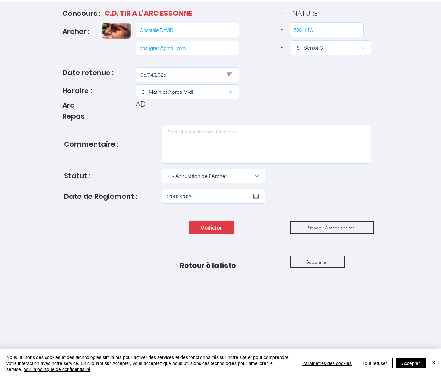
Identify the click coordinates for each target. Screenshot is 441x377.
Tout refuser (374, 363)
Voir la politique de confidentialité (57, 369)
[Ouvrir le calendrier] (229, 74)
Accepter (411, 363)
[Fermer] (433, 363)
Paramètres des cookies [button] (327, 363)
